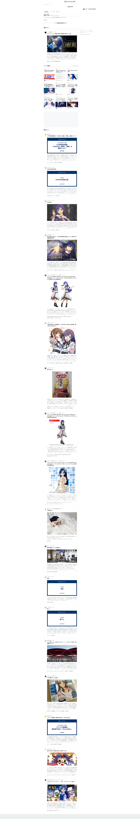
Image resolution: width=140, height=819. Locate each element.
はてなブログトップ (83, 32)
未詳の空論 (48, 134)
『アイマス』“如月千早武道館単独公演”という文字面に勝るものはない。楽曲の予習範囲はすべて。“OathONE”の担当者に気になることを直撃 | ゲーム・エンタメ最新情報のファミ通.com (61, 85)
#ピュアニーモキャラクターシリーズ (65, 502)
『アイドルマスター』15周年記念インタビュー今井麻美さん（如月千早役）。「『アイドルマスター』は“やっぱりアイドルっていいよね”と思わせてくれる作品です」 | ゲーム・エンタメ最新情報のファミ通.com (73, 85)
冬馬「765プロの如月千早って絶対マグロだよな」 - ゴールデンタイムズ (61, 71)
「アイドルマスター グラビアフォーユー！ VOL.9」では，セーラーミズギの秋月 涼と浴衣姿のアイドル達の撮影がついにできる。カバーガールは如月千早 (61, 99)
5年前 (54, 749)
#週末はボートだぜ (50, 408)
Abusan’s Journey (49, 749)
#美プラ (59, 317)
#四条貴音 (71, 408)
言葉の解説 (46, 11)
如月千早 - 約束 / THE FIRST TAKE (72, 71)
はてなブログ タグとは (83, 31)
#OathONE (49, 195)
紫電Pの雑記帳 (49, 640)
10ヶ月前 (52, 322)
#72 (58, 810)
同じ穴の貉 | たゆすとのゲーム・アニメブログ (54, 779)
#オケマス (56, 671)
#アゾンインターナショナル (58, 503)
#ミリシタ (49, 635)
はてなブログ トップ (48, 4)
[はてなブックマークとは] (50, 65)
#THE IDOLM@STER (50, 316)
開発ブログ (91, 31)
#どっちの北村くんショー (69, 406)
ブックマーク (46, 69)
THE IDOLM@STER (55, 17)
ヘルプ (88, 31)
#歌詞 (52, 744)
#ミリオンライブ (61, 671)
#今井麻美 (71, 671)
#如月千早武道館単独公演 (55, 61)
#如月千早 (49, 61)
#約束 (48, 602)
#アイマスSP (58, 711)
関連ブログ (58, 11)
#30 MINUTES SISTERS (67, 316)
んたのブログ (49, 167)
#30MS (60, 316)
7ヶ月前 (52, 134)
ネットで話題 (52, 11)
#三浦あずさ (66, 408)
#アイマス (53, 195)
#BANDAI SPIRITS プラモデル (52, 317)
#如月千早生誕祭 (54, 571)
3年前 (62, 508)
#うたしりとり (56, 408)
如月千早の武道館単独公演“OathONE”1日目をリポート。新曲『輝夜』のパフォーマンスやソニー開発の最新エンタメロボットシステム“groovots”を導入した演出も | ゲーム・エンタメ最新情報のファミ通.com (49, 85)
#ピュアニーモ (49, 503)
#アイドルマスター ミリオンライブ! (60, 774)
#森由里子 (60, 162)
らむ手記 (48, 322)
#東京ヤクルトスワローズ (59, 406)
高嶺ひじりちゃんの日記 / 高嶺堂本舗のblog (53, 508)
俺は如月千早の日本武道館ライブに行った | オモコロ (49, 71)
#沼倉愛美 (62, 711)
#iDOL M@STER (50, 810)
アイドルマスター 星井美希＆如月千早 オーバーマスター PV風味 (73, 99)
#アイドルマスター (50, 162)
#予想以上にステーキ (50, 406)
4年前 (53, 576)
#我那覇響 (53, 711)
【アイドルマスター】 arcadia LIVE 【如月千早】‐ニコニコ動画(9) (48, 99)
